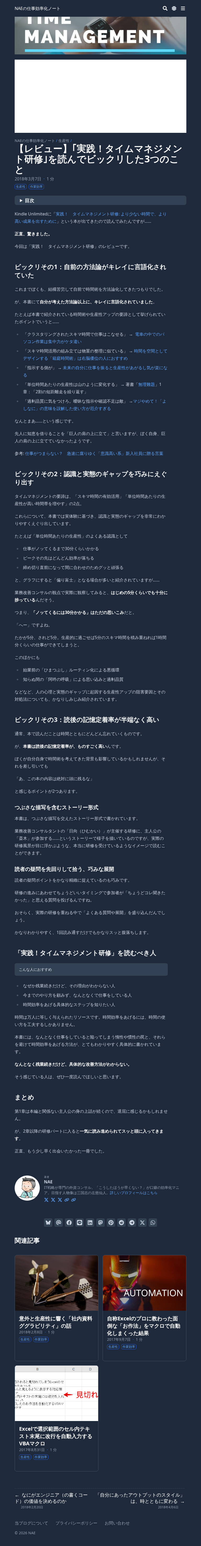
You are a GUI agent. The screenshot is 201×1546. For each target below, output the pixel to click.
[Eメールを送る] (58, 1222)
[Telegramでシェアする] (132, 1222)
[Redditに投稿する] (121, 1222)
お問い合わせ (117, 1523)
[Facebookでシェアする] (69, 1222)
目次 (29, 200)
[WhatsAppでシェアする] (153, 1222)
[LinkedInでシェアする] (90, 1222)
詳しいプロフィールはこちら (134, 1192)
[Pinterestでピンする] (111, 1222)
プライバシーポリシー (76, 1523)
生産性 (63, 140)
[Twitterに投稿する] (142, 1222)
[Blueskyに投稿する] (48, 1222)
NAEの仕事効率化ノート (37, 8)
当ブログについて (31, 1523)
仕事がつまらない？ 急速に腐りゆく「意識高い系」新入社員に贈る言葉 (94, 453)
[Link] (66, 1199)
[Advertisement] (100, 96)
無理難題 (146, 384)
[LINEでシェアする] (79, 1222)
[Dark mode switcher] (174, 8)
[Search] (165, 8)
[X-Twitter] (46, 1199)
